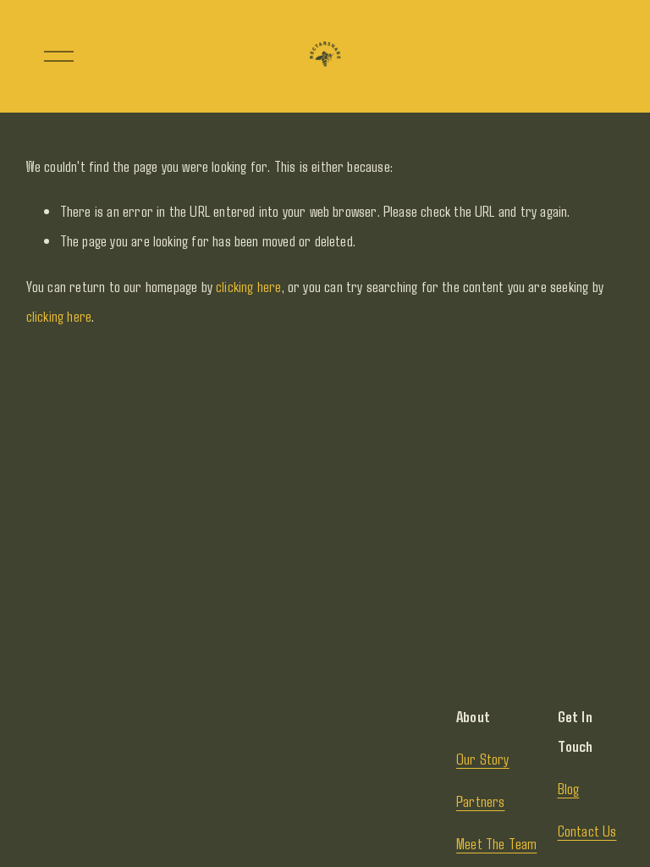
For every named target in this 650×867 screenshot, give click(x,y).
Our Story (483, 758)
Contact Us (587, 830)
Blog (569, 788)
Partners (480, 801)
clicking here (248, 286)
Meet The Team (496, 843)
